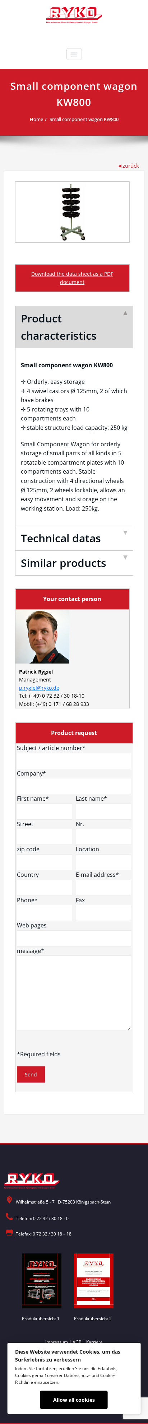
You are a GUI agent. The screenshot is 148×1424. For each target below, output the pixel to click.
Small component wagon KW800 (84, 119)
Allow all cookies (74, 1399)
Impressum (56, 1342)
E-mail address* (97, 875)
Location (87, 849)
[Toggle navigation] (74, 54)
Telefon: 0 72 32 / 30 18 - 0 (42, 1218)
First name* (33, 798)
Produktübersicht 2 (93, 1319)
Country (28, 875)
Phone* (27, 900)
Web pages (32, 925)
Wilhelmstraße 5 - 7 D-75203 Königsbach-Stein (63, 1202)
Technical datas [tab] (61, 538)
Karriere (94, 1342)
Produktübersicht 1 (41, 1319)
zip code (28, 849)
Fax (80, 900)
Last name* (91, 798)
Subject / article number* (51, 748)
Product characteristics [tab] (59, 327)
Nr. (80, 824)
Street (25, 824)
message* (30, 951)
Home (36, 119)
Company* (31, 773)
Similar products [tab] (63, 562)
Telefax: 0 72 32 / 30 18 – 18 (43, 1234)
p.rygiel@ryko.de (39, 687)
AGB (77, 1342)
